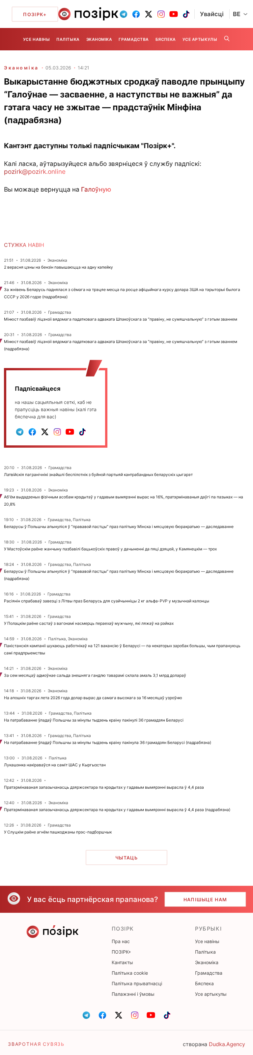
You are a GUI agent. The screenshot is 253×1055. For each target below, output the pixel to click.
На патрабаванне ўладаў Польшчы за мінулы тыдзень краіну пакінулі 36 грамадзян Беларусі (93, 720)
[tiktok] (186, 14)
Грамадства (134, 39)
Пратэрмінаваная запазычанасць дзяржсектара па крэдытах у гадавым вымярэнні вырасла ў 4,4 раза (104, 787)
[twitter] (149, 14)
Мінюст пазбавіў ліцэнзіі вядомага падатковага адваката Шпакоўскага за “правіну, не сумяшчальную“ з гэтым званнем (120, 319)
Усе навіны (36, 39)
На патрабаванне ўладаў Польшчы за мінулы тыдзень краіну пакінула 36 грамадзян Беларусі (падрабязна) (107, 742)
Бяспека (165, 39)
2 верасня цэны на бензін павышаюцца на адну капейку (58, 267)
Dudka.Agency (227, 1044)
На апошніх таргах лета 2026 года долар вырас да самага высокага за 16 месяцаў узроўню (93, 697)
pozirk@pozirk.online (35, 171)
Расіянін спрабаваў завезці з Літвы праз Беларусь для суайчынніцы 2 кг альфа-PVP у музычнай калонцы (106, 600)
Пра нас (121, 941)
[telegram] (123, 14)
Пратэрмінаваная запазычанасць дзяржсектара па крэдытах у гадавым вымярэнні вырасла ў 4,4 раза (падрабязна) (117, 809)
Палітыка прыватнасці (137, 983)
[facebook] (136, 14)
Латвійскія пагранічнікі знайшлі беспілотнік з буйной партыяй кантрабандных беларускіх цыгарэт (98, 474)
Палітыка (67, 39)
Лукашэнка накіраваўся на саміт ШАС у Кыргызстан (55, 764)
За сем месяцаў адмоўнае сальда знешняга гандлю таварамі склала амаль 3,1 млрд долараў (95, 675)
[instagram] (161, 14)
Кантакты (122, 962)
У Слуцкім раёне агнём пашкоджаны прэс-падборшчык (58, 832)
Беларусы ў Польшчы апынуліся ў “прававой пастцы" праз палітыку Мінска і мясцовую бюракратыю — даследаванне (119, 526)
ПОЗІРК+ (121, 952)
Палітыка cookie (130, 973)
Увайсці (212, 14)
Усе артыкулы (200, 39)
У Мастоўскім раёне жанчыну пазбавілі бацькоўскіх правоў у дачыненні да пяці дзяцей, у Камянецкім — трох (110, 548)
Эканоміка (99, 39)
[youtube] (174, 14)
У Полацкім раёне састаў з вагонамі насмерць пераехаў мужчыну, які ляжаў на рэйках (89, 623)
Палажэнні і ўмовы (133, 994)
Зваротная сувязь (36, 1044)
